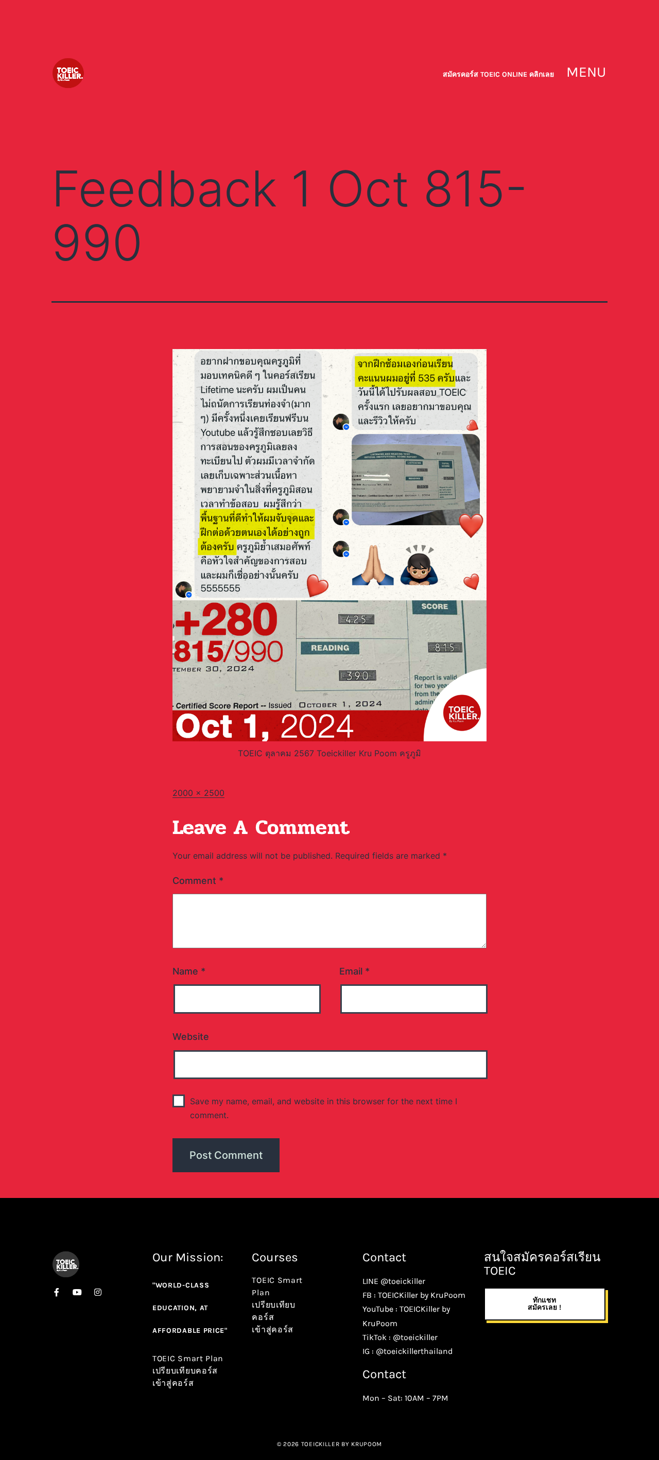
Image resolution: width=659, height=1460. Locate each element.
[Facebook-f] (57, 1292)
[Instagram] (98, 1292)
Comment (197, 880)
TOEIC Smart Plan (187, 1358)
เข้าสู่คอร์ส (173, 1383)
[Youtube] (77, 1292)
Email (354, 971)
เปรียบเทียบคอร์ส (185, 1371)
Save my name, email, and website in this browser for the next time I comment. (323, 1108)
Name (188, 971)
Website (190, 1036)
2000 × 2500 (198, 793)
